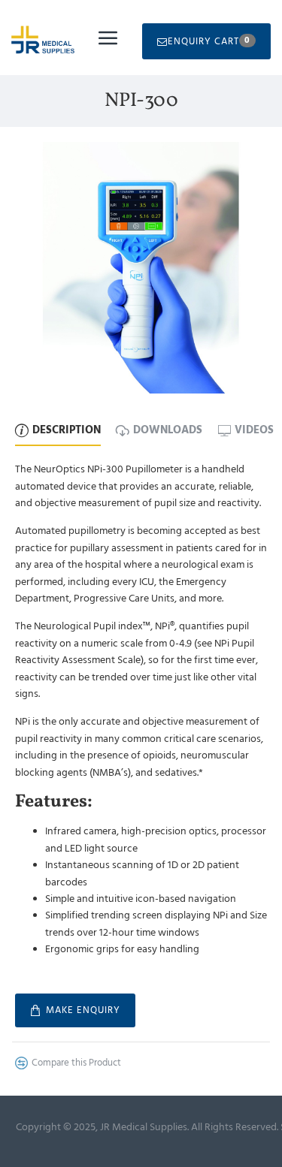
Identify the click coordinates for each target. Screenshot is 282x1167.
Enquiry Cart (209, 41)
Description (66, 431)
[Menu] (108, 37)
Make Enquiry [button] (83, 1010)
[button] (68, 1063)
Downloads (167, 431)
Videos (254, 431)
